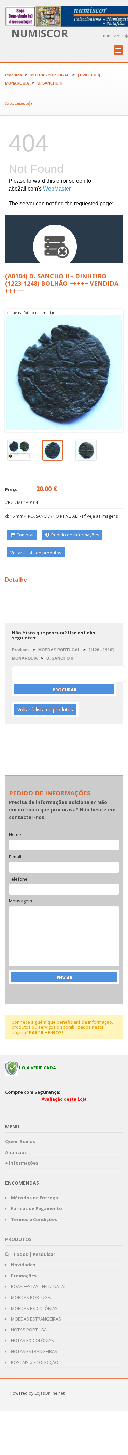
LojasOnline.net (49, 1393)
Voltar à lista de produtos (35, 552)
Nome (15, 834)
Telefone (18, 879)
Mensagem (20, 901)
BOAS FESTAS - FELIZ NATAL (38, 1286)
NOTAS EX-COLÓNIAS (32, 1340)
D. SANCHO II (50, 83)
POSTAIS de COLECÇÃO (34, 1362)
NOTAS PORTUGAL (29, 1330)
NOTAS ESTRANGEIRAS (33, 1351)
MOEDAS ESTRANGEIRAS (35, 1319)
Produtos (13, 75)
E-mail (15, 857)
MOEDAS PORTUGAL (49, 75)
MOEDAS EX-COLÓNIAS (34, 1308)
